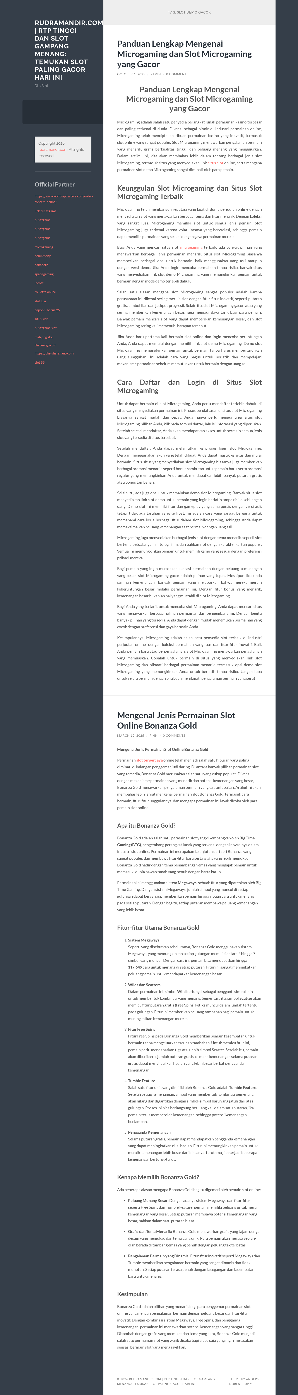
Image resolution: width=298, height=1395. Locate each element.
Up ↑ (248, 1384)
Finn (153, 735)
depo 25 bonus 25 (47, 310)
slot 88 (40, 362)
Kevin (156, 74)
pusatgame (43, 220)
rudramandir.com (53, 149)
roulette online (45, 292)
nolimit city (43, 256)
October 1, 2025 (131, 74)
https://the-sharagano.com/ (54, 353)
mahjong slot (44, 337)
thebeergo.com (45, 345)
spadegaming (44, 274)
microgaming (44, 247)
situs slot (41, 319)
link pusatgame (46, 211)
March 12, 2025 (130, 735)
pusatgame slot (46, 328)
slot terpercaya (149, 760)
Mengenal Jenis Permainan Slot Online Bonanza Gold (176, 720)
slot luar (40, 301)
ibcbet (39, 283)
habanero (41, 265)
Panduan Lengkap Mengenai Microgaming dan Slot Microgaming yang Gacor (184, 53)
